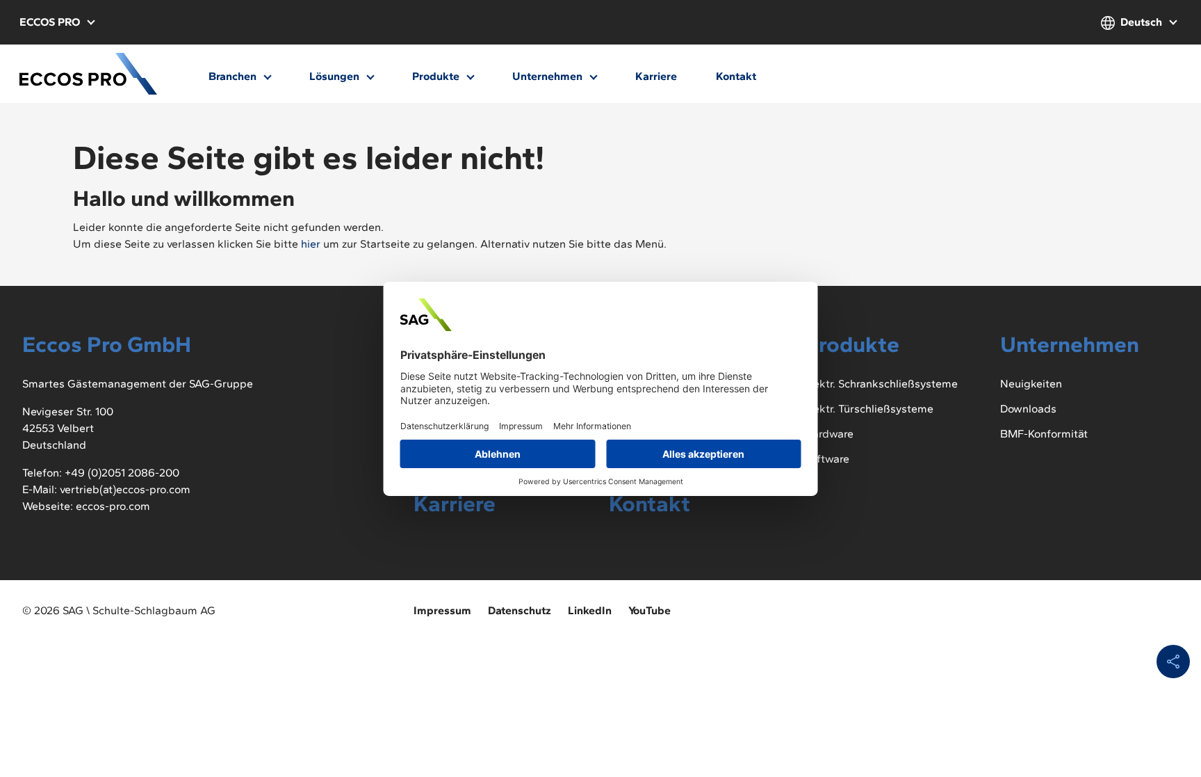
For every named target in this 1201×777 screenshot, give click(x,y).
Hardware (828, 433)
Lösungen (335, 76)
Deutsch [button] (1141, 22)
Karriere (656, 76)
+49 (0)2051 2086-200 (122, 472)
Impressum (442, 610)
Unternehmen (548, 76)
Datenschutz (519, 610)
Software (826, 458)
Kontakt (736, 76)
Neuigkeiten (1031, 383)
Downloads (1028, 408)
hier (310, 243)
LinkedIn (590, 610)
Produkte (437, 76)
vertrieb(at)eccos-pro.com (125, 489)
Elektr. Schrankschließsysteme (881, 383)
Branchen (234, 76)
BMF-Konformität (1044, 433)
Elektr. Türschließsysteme (868, 408)
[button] (56, 22)
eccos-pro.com (113, 506)
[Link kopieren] (1173, 661)
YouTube (649, 610)
